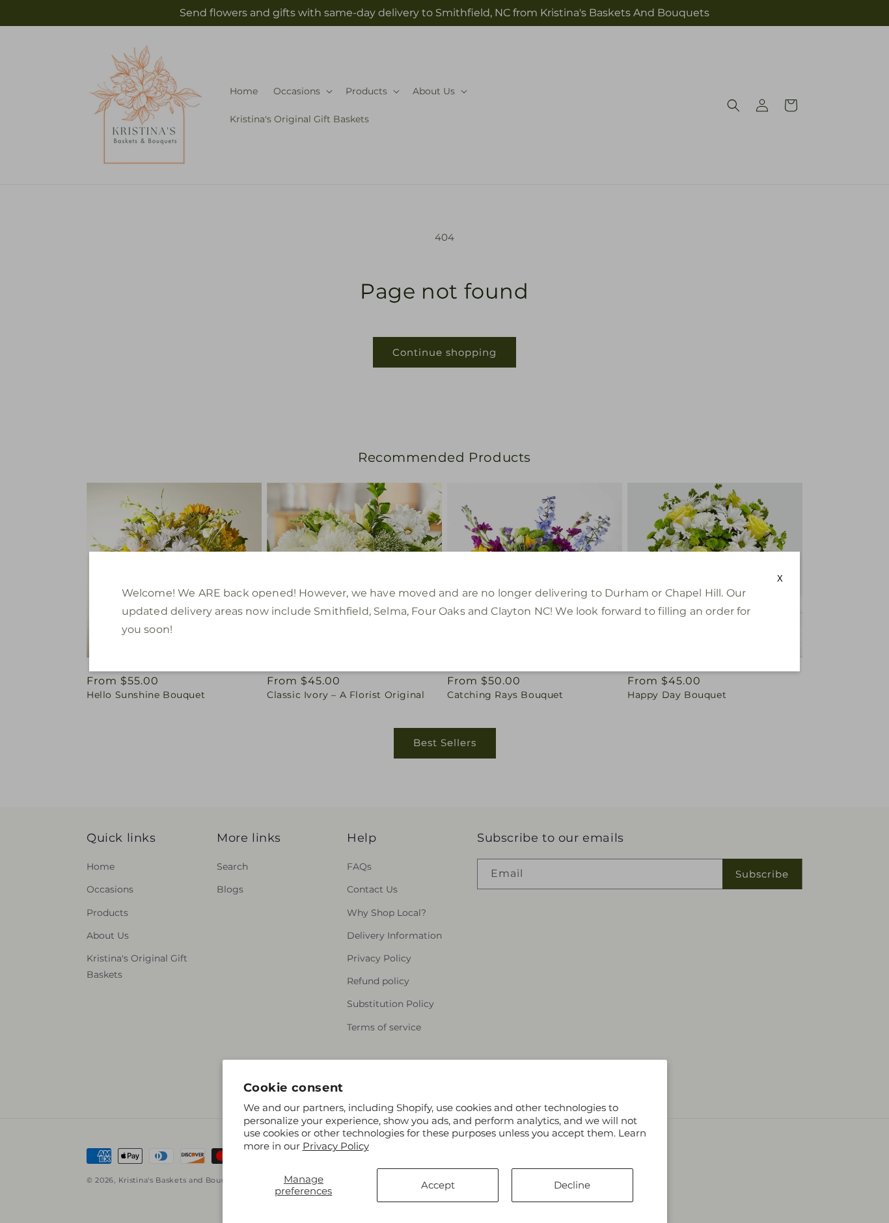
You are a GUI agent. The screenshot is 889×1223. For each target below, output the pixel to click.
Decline (572, 1185)
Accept (438, 1185)
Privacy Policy (336, 1146)
